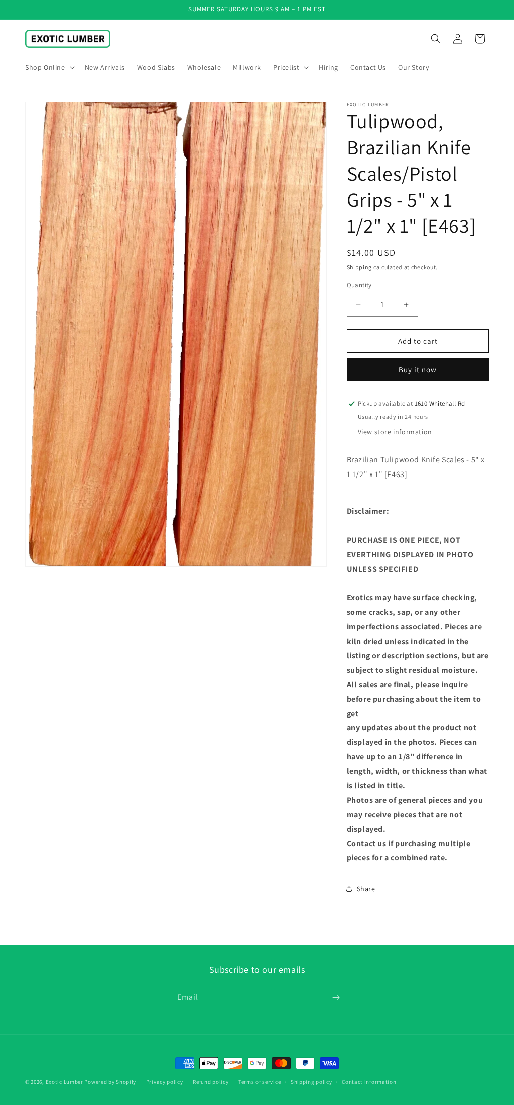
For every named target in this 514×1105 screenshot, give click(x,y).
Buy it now (418, 369)
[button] (49, 67)
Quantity (359, 285)
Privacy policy (164, 1081)
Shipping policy (311, 1081)
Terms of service (259, 1081)
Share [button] (366, 888)
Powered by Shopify (110, 1081)
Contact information (369, 1081)
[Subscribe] (336, 997)
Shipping (359, 267)
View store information (395, 431)
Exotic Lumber (64, 1081)
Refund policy (210, 1081)
